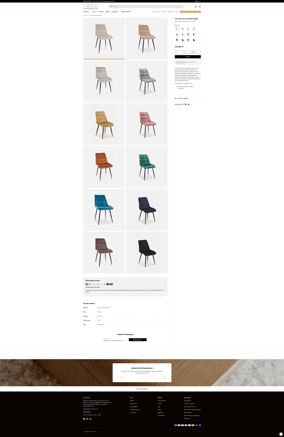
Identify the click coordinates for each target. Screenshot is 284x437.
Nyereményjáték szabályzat (191, 415)
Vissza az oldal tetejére (142, 388)
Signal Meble (178, 21)
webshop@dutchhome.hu (108, 1)
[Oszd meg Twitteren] (182, 104)
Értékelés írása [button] (138, 339)
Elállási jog (187, 418)
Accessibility (161, 415)
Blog (159, 406)
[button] (200, 6)
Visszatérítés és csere (190, 406)
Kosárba (193, 52)
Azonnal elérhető (126, 12)
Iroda (93, 12)
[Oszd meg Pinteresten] (188, 104)
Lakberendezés (162, 400)
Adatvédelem (187, 412)
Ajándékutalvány (135, 409)
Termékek (86, 12)
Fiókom (132, 400)
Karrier (176, 12)
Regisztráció (133, 403)
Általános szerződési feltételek (192, 409)
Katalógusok (187, 400)
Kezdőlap (85, 15)
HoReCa (107, 12)
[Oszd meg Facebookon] (185, 104)
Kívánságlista (134, 406)
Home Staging (156, 12)
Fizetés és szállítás (189, 403)
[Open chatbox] (281, 434)
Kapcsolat (170, 12)
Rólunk (164, 12)
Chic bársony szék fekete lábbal (94, 15)
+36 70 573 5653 (96, 1)
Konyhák (101, 12)
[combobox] (146, 6)
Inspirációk (115, 12)
